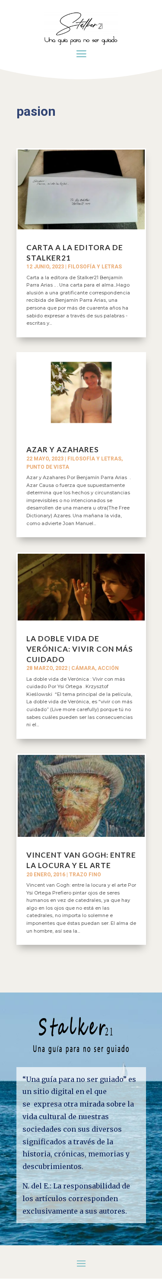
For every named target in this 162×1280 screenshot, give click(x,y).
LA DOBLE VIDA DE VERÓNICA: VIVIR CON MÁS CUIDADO (79, 649)
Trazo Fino (85, 875)
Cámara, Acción (95, 668)
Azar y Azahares (62, 449)
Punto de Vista (47, 467)
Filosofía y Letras (95, 267)
